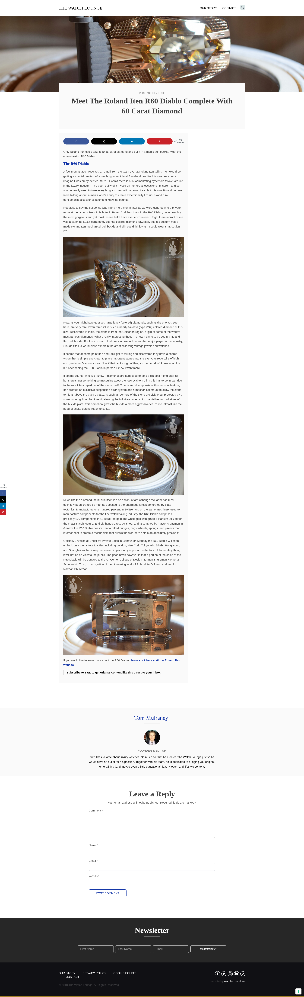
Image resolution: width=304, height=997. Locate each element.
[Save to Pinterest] (159, 141)
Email (93, 860)
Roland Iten (149, 93)
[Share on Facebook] (76, 141)
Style (161, 93)
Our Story (208, 8)
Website (94, 876)
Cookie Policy (124, 973)
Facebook (217, 973)
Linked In (236, 973)
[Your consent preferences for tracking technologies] (298, 991)
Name (93, 845)
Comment (96, 810)
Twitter (223, 973)
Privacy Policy (94, 973)
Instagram (230, 973)
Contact (229, 8)
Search (242, 7)
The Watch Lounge (80, 8)
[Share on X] (104, 141)
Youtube (242, 973)
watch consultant (234, 981)
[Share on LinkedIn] (132, 141)
